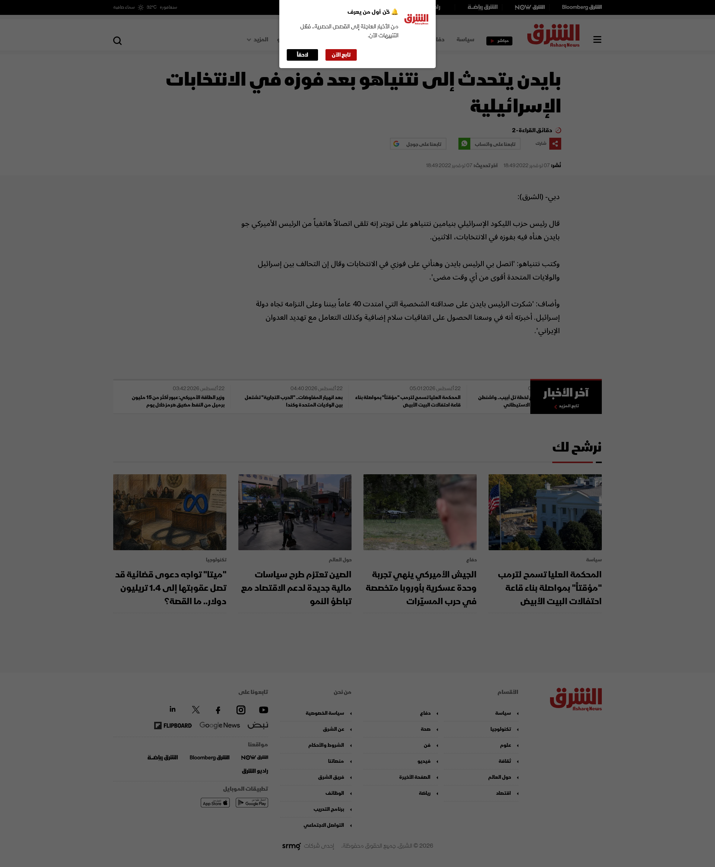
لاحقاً (302, 55)
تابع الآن (341, 55)
